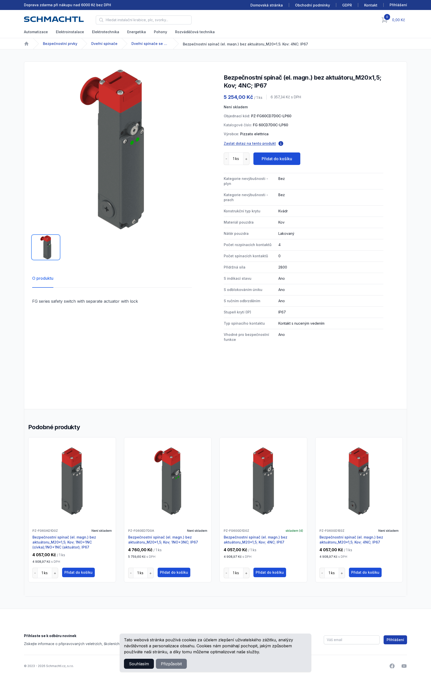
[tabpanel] (112, 149)
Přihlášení (395, 640)
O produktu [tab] (42, 278)
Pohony (160, 32)
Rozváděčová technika (195, 32)
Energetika (136, 32)
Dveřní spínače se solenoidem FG (150, 43)
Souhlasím (139, 663)
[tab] (45, 247)
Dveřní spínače (104, 43)
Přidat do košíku (277, 158)
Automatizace (36, 32)
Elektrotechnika (105, 32)
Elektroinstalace (70, 32)
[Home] (26, 43)
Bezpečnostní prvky (60, 43)
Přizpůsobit (171, 663)
